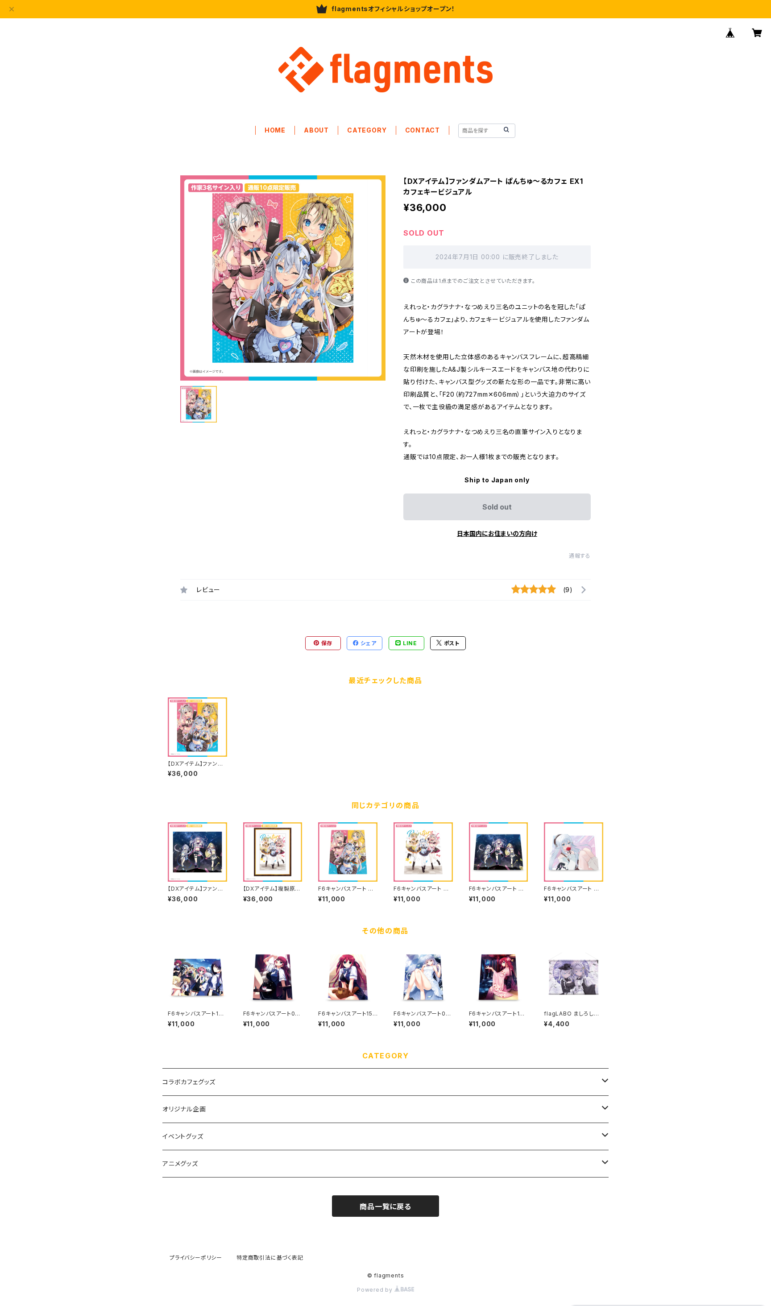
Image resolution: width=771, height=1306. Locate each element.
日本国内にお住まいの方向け (497, 533)
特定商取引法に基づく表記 (269, 1257)
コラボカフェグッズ (189, 1082)
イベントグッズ (182, 1136)
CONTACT (422, 130)
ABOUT (316, 130)
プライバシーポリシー (196, 1257)
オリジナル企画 (184, 1109)
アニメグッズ (180, 1163)
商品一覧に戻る (385, 1206)
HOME (275, 130)
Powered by (375, 1289)
